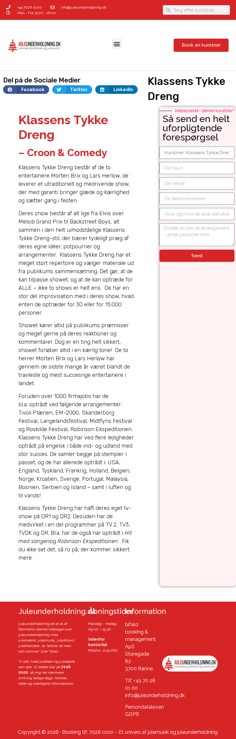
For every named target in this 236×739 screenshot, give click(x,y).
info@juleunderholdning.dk (155, 695)
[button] (117, 44)
